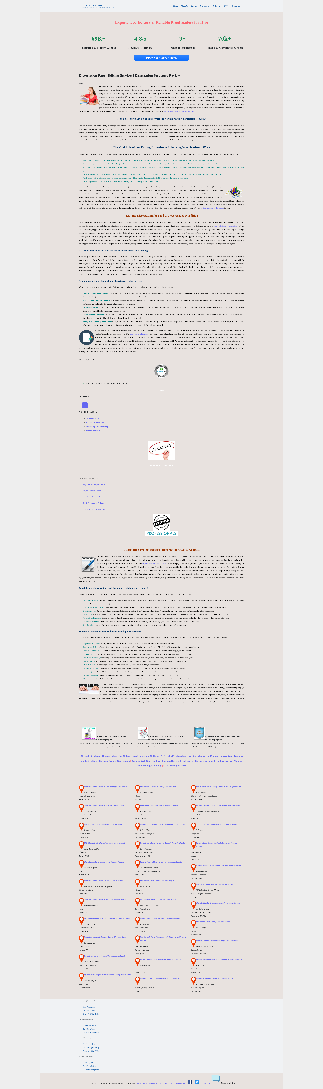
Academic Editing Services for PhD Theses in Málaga (103, 881)
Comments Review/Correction (94, 509)
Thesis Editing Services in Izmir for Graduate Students (104, 862)
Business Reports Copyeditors (114, 761)
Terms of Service (154, 1083)
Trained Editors (93, 418)
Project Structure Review (92, 491)
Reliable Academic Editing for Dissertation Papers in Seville (218, 805)
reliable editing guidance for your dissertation (180, 111)
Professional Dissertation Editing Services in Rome (158, 787)
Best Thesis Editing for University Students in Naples (215, 884)
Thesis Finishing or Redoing (93, 503)
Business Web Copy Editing (145, 761)
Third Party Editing (90, 1066)
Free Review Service (90, 1025)
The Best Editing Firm (91, 1070)
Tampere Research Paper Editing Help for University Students (218, 865)
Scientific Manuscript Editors (203, 756)
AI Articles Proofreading (173, 756)
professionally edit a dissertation (212, 208)
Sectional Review (89, 1010)
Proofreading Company (91, 1048)
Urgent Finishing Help (91, 1014)
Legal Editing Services (174, 765)
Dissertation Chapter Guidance (94, 497)
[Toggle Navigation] (85, 405)
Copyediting (226, 756)
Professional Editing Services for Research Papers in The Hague (163, 843)
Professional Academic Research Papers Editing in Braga (105, 937)
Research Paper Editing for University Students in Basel (160, 918)
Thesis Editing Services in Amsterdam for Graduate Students (218, 903)
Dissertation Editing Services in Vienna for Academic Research (219, 959)
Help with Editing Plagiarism (94, 485)
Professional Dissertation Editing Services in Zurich (159, 805)
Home (139, 1083)
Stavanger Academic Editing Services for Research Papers (217, 824)
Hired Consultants (89, 1029)
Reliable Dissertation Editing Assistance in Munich (214, 978)
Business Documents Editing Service (213, 761)
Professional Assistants (91, 1033)
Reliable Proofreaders (95, 422)
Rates (145, 1083)
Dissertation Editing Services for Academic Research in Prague (107, 918)
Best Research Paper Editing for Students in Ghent (158, 899)
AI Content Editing (90, 756)
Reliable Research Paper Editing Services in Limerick (159, 978)
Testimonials (180, 1083)
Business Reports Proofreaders (177, 761)
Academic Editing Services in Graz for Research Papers (104, 805)
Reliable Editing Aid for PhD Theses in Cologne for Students (162, 824)
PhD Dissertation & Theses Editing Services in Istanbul (104, 843)
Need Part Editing (89, 1007)
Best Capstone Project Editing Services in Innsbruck (103, 824)
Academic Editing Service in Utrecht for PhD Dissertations (217, 941)
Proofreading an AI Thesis (145, 756)
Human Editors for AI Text (116, 756)
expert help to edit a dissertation (225, 226)
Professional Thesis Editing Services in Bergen (157, 881)
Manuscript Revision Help (97, 427)
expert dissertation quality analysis (155, 564)
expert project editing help (139, 334)
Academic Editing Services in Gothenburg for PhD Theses (105, 787)
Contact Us (206, 1083)
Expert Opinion (88, 1063)
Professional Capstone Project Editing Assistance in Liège (105, 956)
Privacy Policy (168, 1083)
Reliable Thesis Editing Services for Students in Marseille (161, 862)
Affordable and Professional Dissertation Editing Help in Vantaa (107, 975)
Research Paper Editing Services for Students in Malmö (160, 959)
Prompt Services (93, 431)
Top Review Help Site (90, 1044)
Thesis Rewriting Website (92, 1051)
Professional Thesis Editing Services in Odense (213, 922)
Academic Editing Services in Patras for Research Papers (105, 899)
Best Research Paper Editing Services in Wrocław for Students (218, 787)
